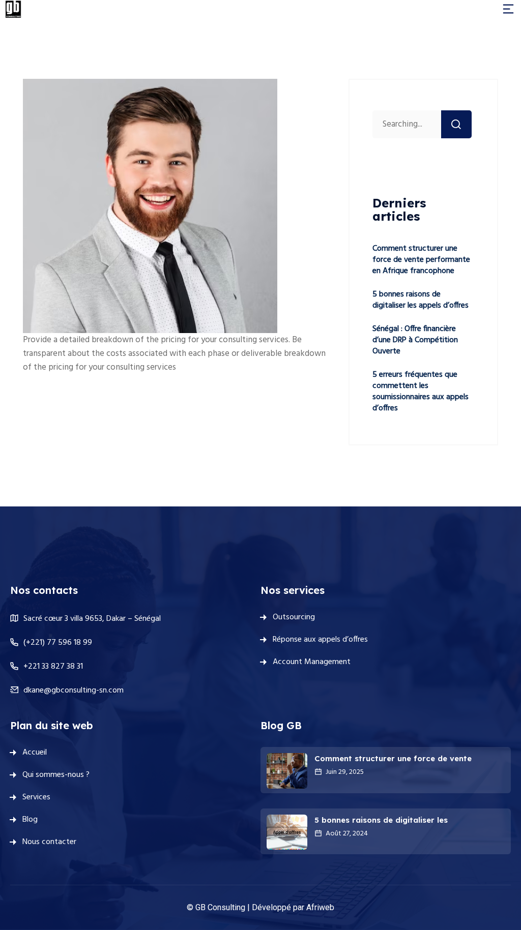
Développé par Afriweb (293, 907)
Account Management (312, 662)
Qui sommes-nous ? (56, 775)
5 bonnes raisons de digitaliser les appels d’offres (420, 300)
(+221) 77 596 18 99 (57, 642)
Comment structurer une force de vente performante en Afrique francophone (421, 260)
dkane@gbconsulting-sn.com (73, 690)
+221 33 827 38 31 (53, 666)
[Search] (456, 124)
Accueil (34, 752)
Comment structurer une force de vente (393, 758)
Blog (30, 819)
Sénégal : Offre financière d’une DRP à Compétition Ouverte (415, 340)
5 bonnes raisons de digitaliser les (381, 820)
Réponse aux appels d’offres (320, 639)
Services (36, 797)
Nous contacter (49, 842)
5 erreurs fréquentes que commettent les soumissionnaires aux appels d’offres (420, 391)
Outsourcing (294, 617)
